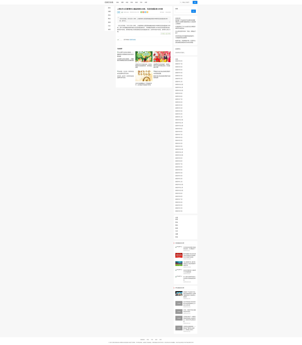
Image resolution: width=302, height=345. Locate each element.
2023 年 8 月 (178, 161)
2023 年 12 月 (179, 149)
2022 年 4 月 (178, 208)
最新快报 (142, 339)
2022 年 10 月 (179, 190)
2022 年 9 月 (178, 193)
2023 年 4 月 (178, 172)
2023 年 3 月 (178, 175)
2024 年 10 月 (179, 125)
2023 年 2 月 (178, 178)
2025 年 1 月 (178, 117)
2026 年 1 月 (178, 81)
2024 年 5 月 (178, 140)
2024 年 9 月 (178, 128)
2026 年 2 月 (178, 78)
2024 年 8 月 (178, 131)
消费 (122, 2)
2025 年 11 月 (179, 87)
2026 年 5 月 (178, 69)
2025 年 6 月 (178, 102)
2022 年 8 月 (178, 196)
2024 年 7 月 (178, 134)
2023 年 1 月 (178, 181)
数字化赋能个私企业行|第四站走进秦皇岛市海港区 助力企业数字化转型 (189, 255)
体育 (146, 2)
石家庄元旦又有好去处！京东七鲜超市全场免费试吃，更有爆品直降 (143, 66)
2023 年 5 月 (178, 169)
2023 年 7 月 (178, 164)
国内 (117, 2)
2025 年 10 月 (179, 90)
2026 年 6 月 (178, 67)
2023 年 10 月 (179, 155)
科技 (127, 2)
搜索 (195, 2)
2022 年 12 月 (179, 184)
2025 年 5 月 (178, 105)
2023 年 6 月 (178, 167)
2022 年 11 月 (179, 187)
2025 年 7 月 (178, 99)
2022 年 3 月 (178, 211)
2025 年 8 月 (178, 96)
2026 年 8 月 (178, 61)
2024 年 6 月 (178, 137)
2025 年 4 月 (178, 108)
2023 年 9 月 (178, 158)
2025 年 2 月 (178, 114)
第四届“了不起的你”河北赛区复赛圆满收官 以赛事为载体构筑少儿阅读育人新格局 (185, 21)
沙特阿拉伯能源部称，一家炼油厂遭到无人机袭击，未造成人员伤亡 (189, 328)
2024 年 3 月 (178, 146)
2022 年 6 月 (178, 202)
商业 (132, 2)
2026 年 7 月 (178, 64)
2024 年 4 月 (178, 143)
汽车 (141, 2)
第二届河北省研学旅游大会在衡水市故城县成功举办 (189, 278)
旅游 (136, 2)
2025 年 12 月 (179, 84)
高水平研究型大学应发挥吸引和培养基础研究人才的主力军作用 (189, 303)
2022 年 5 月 (178, 205)
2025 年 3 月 (178, 111)
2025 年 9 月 (178, 93)
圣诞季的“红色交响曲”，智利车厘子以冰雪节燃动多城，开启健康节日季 (162, 66)
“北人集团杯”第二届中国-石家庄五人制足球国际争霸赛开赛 (189, 263)
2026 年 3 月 (178, 75)
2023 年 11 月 (179, 152)
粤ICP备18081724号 (189, 342)
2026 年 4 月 (178, 72)
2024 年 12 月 (179, 120)
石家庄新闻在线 (115, 342)
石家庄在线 (109, 2)
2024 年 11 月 (179, 122)
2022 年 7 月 (178, 199)
